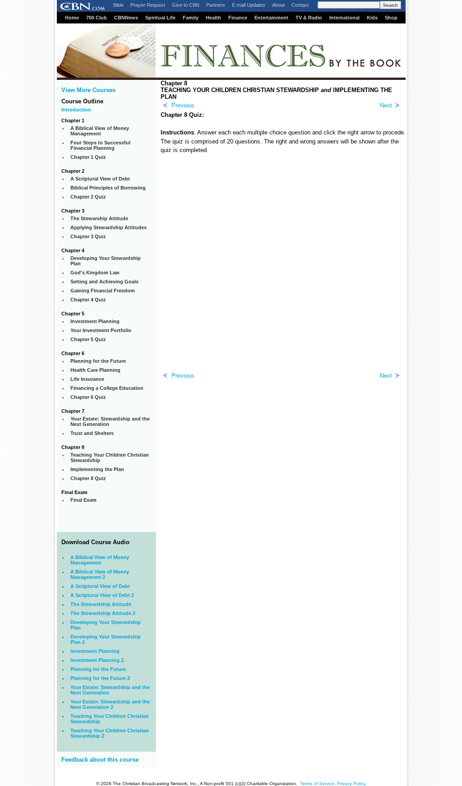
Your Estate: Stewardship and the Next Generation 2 (110, 704)
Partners (215, 5)
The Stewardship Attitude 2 (102, 613)
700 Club (96, 17)
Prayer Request (147, 5)
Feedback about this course (100, 759)
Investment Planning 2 (97, 660)
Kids (372, 17)
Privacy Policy (351, 783)
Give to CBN (185, 5)
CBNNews (126, 17)
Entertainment (271, 17)
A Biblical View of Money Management (99, 560)
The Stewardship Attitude (100, 604)
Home (72, 17)
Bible (118, 5)
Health (213, 17)
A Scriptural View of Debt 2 (102, 595)
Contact (300, 5)
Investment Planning (95, 651)
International (344, 17)
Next (386, 105)
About (278, 5)
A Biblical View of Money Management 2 (99, 574)
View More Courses (88, 90)
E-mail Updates (248, 5)
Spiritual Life (160, 17)
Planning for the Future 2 (100, 678)
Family (191, 17)
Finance (237, 17)
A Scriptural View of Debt (100, 586)
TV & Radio (309, 17)
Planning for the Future (98, 669)
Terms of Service (317, 783)
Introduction (76, 109)
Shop (391, 17)
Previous (182, 105)
